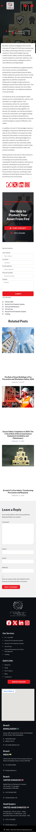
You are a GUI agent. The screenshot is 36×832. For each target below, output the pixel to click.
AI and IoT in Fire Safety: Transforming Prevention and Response (18, 491)
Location (5, 259)
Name (4, 549)
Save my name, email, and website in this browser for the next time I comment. (15, 580)
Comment (6, 522)
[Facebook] (8, 184)
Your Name (6, 253)
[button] (2, 5)
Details (4, 279)
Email (4, 558)
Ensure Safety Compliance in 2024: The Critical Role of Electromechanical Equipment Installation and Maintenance (18, 434)
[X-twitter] (15, 184)
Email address (7, 266)
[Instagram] (27, 184)
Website (5, 567)
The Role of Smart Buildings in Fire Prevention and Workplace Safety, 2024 (18, 378)
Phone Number (7, 273)
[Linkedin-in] (21, 184)
